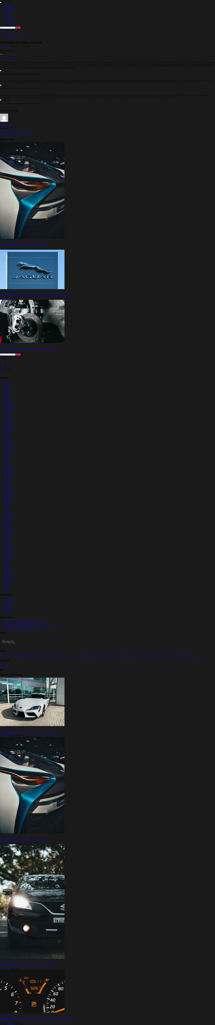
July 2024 (6, 413)
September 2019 (8, 498)
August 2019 (7, 500)
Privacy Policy (11, 23)
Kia (88, 656)
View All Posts (12, 131)
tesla (174, 656)
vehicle (189, 655)
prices (124, 655)
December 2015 (8, 574)
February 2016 (7, 570)
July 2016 (6, 561)
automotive (28, 655)
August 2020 (7, 478)
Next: (15, 135)
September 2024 (8, 411)
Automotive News (9, 8)
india (75, 656)
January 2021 (7, 468)
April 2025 (6, 400)
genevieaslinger (5, 666)
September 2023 (8, 430)
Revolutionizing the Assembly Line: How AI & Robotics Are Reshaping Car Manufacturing (34, 295)
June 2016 (6, 563)
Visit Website (4, 131)
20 (6, 367)
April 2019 (6, 507)
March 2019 (7, 509)
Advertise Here (11, 19)
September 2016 (8, 557)
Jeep (86, 656)
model (90, 656)
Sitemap (9, 24)
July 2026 (6, 384)
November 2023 (8, 426)
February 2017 (7, 548)
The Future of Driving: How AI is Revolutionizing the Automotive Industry (28, 349)
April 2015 (6, 589)
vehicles (194, 656)
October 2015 (7, 577)
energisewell (4, 664)
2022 (11, 656)
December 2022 (8, 446)
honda (63, 656)
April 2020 (6, 485)
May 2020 (6, 483)
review (147, 655)
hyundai (70, 656)
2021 (7, 655)
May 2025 (6, 398)
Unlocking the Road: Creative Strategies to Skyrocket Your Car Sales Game (26, 621)
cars (43, 656)
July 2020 (6, 480)
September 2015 (8, 579)
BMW (36, 656)
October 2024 (7, 409)
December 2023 (8, 424)
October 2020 (7, 474)
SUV (166, 656)
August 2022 (7, 454)
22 (10, 367)
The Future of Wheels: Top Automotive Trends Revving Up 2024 (24, 245)
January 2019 (7, 511)
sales (158, 656)
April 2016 (6, 566)
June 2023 (6, 435)
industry (80, 655)
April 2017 (6, 544)
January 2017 (7, 550)
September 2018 (8, 516)
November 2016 (8, 553)
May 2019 (6, 505)
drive (46, 656)
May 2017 (6, 542)
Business (6, 604)
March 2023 (7, 441)
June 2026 (6, 385)
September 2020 (8, 476)
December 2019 (8, 492)
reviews (153, 656)
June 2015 (6, 585)
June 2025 (6, 396)
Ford (59, 656)
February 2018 (7, 528)
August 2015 (7, 581)
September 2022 (8, 452)
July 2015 (6, 583)
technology (170, 656)
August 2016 (7, 559)
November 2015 (8, 576)
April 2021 (6, 463)
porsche (113, 656)
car (40, 655)
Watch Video (4, 30)
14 (8, 365)
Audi (15, 656)
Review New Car (8, 11)
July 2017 (6, 539)
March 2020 (7, 487)
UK (184, 656)
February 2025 (7, 402)
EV (54, 656)
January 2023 (7, 444)
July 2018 (6, 520)
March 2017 (7, 546)
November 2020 (8, 472)
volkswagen (199, 656)
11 (3, 365)
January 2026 (7, 391)
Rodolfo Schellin (5, 47)
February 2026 (7, 389)
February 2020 (7, 489)
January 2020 (7, 491)
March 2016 (7, 568)
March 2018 (7, 526)
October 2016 (7, 555)
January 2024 (7, 422)
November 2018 (8, 513)
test (177, 656)
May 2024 (6, 415)
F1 (56, 656)
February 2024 (7, 420)
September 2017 (8, 535)
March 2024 (7, 419)
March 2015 (7, 590)
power (117, 656)
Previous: (17, 133)
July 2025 (6, 395)
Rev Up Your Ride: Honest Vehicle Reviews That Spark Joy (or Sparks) (25, 628)
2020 (2, 656)
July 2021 (6, 457)
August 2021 (7, 456)
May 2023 (6, 437)
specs (162, 656)
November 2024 (8, 408)
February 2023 (7, 443)
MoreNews (11, 1024)
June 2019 (6, 504)
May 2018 (6, 524)
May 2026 (6, 387)
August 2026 (7, 382)
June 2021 (6, 459)
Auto (19, 655)
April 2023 (6, 439)
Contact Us (10, 21)
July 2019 (6, 502)
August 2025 (7, 393)
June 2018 (6, 522)
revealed (141, 656)
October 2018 (7, 515)
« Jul (1, 374)
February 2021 (7, 467)
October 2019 (7, 496)
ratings (136, 656)
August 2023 (7, 432)
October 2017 (7, 533)
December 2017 (8, 529)
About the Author (9, 57)
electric (50, 656)
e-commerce (7, 608)
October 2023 (7, 428)
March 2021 (7, 465)
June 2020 (6, 481)
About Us (6, 17)
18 (3, 367)
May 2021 (6, 461)
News (95, 655)
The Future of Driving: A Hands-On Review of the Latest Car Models (24, 625)
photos (107, 656)
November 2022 (8, 448)
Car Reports (7, 13)
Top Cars (6, 15)
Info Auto (6, 609)
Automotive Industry (9, 6)
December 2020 (8, 470)
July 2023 (6, 433)
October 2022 (7, 450)
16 (12, 365)
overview (101, 656)
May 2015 (6, 587)
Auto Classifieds (8, 10)
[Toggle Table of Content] (1, 54)
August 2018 (7, 518)
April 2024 (6, 417)
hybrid (66, 656)
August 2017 (7, 537)
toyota (180, 656)
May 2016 (6, 565)
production (130, 656)
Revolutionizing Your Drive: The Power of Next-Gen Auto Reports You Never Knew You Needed (33, 627)
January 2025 (7, 404)
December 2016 (8, 552)
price (120, 656)
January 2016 (7, 572)
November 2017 (8, 531)
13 (6, 365)
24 (1, 369)
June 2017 (6, 541)
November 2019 (8, 494)
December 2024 (8, 406)
